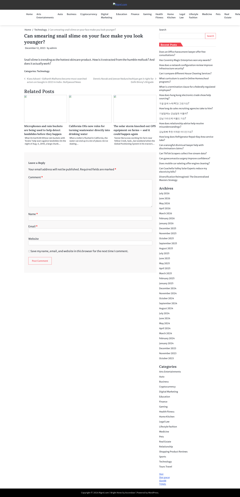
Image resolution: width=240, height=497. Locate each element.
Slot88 (162, 480)
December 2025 (167, 228)
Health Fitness (159, 16)
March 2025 (165, 273)
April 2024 (165, 328)
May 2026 (164, 203)
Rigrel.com (104, 492)
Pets (218, 14)
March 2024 (165, 333)
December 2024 (167, 288)
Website (33, 238)
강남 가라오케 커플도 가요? (172, 118)
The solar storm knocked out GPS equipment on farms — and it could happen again (135, 130)
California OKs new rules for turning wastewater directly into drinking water (89, 130)
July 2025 (164, 253)
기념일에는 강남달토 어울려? (173, 113)
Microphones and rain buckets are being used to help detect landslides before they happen (43, 130)
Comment (35, 177)
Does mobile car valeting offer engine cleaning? (184, 163)
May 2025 (164, 263)
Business (71, 14)
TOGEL (162, 484)
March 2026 (165, 213)
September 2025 (168, 243)
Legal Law (182, 16)
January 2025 (166, 283)
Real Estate (227, 16)
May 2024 (164, 323)
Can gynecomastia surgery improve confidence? (184, 158)
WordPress (153, 492)
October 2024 (166, 298)
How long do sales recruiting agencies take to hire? (186, 108)
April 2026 (165, 208)
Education (121, 14)
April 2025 (164, 268)
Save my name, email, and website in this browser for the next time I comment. (79, 251)
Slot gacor (164, 477)
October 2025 (166, 238)
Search (162, 29)
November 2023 (167, 353)
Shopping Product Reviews (173, 451)
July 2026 (164, 193)
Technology (43, 71)
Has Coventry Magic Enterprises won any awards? (185, 60)
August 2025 (166, 248)
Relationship (166, 446)
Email (33, 226)
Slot (161, 474)
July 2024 (164, 313)
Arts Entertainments (45, 16)
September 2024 (168, 303)
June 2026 (164, 198)
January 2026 (166, 223)
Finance (135, 14)
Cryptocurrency (88, 14)
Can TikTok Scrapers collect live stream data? (183, 153)
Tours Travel (165, 466)
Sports (162, 456)
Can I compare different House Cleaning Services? (185, 73)
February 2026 (167, 218)
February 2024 (167, 338)
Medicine (207, 14)
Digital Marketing (106, 16)
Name (33, 214)
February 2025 (167, 278)
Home (29, 14)
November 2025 (168, 233)
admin (53, 48)
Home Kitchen (171, 16)
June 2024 (164, 318)
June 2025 (164, 258)
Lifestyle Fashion (193, 16)
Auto (60, 14)
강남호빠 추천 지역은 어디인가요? (176, 131)
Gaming (147, 14)
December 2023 (167, 348)
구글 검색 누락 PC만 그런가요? (174, 103)
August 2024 (166, 308)
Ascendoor (130, 492)
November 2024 (168, 293)
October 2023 (166, 358)
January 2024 (166, 343)
